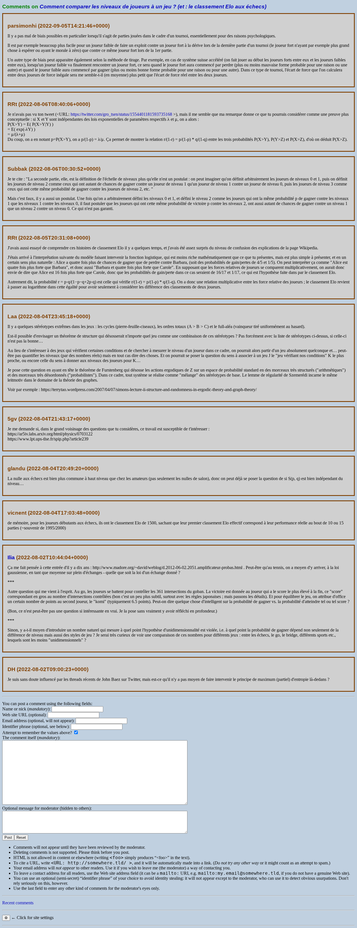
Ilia (11, 557)
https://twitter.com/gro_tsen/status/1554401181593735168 (121, 114)
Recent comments (17, 902)
